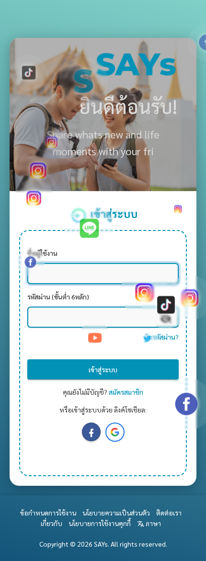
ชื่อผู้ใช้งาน (42, 253)
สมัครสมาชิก (126, 392)
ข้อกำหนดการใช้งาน (48, 512)
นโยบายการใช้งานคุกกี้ (100, 523)
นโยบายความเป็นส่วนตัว (116, 512)
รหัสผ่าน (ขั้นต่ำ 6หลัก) (58, 296)
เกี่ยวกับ (51, 523)
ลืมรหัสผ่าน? (162, 336)
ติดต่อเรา (169, 512)
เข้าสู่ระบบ (103, 369)
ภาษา (152, 523)
